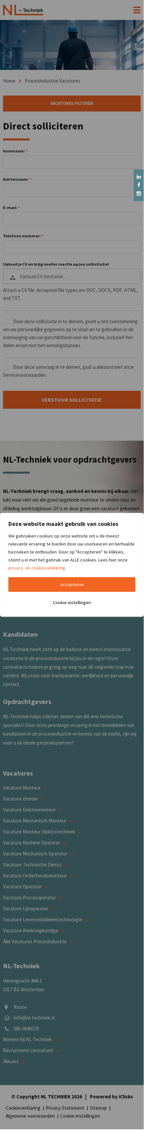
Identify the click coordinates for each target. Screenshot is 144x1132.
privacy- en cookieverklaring (36, 568)
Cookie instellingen (72, 602)
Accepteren (72, 584)
